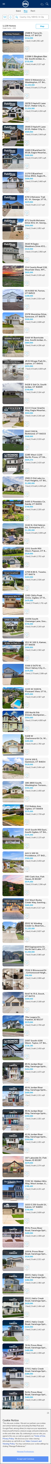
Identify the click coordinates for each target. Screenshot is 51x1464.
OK (48, 1413)
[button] (16, 17)
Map (42, 26)
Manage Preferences (25, 1451)
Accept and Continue (25, 1459)
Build (18, 10)
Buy (25, 10)
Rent (33, 10)
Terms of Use (39, 1436)
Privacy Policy (8, 1439)
